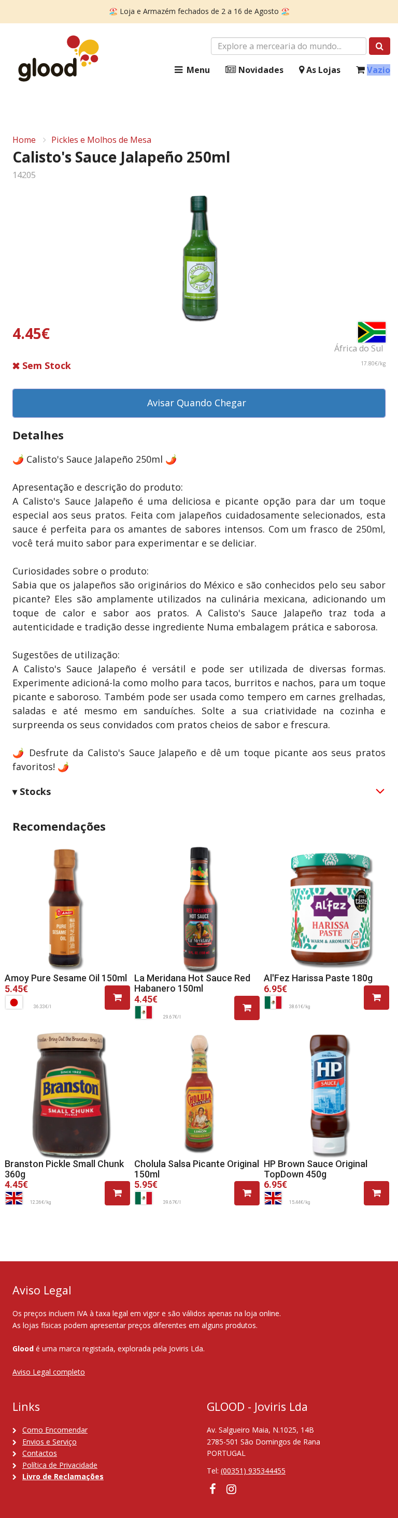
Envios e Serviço (49, 1442)
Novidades (259, 70)
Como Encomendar (55, 1430)
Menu (197, 70)
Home (24, 139)
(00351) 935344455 (253, 1471)
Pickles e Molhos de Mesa (101, 139)
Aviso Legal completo (48, 1372)
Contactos (39, 1453)
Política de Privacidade (59, 1465)
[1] (117, 997)
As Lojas (322, 70)
